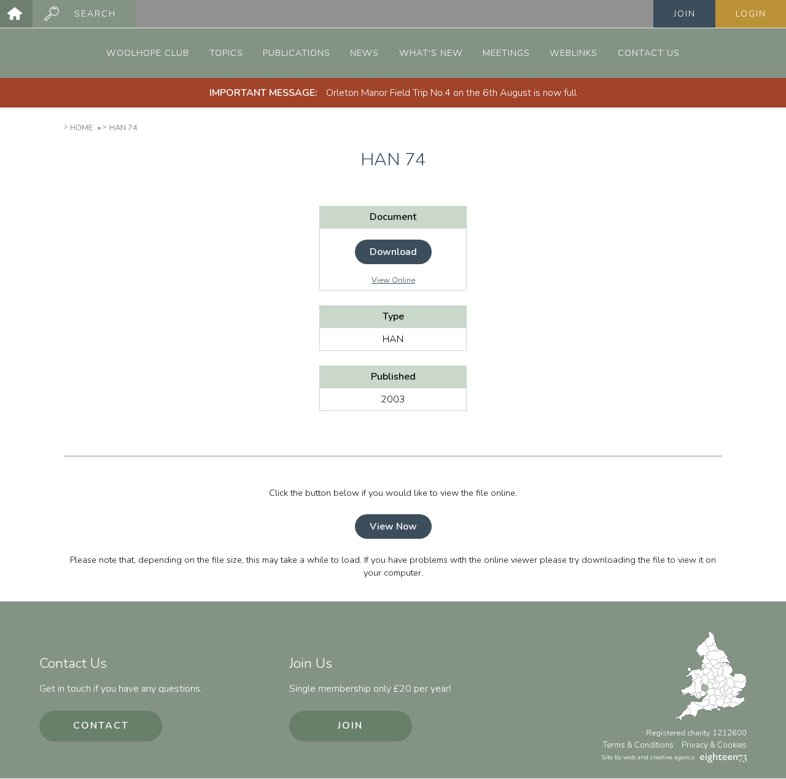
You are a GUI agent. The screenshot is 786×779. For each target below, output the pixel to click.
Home (81, 127)
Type (393, 316)
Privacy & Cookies (714, 745)
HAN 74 (123, 127)
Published (393, 376)
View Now (393, 526)
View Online (393, 280)
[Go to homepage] (16, 14)
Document (393, 217)
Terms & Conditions (638, 745)
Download (393, 252)
